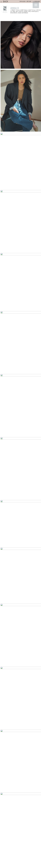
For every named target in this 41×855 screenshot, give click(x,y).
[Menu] (36, 5)
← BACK (4, 1)
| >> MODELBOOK (36, 1)
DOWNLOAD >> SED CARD (25, 1)
